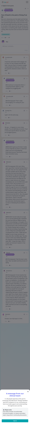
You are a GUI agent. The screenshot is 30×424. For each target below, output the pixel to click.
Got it (15, 421)
